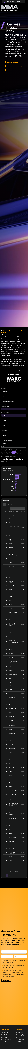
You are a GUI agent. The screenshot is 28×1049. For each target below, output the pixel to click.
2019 (8, 452)
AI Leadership (20, 1040)
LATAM (4, 420)
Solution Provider (14, 511)
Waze (10, 570)
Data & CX (19, 1037)
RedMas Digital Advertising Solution (14, 799)
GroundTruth (12, 697)
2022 (19, 449)
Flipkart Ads (12, 733)
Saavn (10, 678)
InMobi (10, 523)
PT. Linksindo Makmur (12, 624)
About (8, 66)
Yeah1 (10, 860)
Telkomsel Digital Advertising (13, 662)
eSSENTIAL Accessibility (12, 724)
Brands (3, 396)
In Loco (11, 729)
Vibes (10, 608)
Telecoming (12, 852)
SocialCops (11, 593)
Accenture (11, 720)
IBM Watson (12, 670)
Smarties (7, 330)
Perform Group (12, 818)
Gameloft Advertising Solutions (14, 527)
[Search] (23, 2)
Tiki (10, 868)
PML (10, 764)
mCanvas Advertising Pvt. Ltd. (14, 804)
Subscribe (17, 2)
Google (11, 547)
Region (23, 511)
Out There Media (13, 612)
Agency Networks (6, 394)
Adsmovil (11, 737)
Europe (4, 435)
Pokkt (10, 543)
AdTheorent (12, 748)
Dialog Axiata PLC (13, 837)
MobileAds (11, 841)
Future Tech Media (13, 629)
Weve (10, 589)
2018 (13, 452)
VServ (10, 616)
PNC (10, 601)
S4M (10, 574)
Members (4, 1037)
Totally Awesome (13, 822)
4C (10, 686)
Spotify (11, 646)
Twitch (10, 783)
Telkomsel (11, 585)
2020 (3, 452)
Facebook (11, 566)
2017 (19, 452)
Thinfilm (11, 693)
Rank (5, 511)
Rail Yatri (11, 653)
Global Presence (5, 1042)
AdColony (11, 515)
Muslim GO (11, 716)
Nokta (10, 826)
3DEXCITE (11, 771)
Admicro (11, 741)
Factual (11, 581)
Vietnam (5, 430)
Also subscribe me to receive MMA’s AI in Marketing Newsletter (14, 966)
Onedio (11, 551)
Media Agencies (6, 406)
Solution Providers (6, 409)
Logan (10, 760)
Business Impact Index (12, 62)
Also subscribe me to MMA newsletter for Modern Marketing (14, 961)
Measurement (20, 1033)
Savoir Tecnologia (13, 555)
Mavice (11, 650)
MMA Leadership (6, 1040)
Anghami (11, 559)
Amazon (11, 701)
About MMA (4, 1033)
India (4, 425)
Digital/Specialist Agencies (8, 401)
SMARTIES (19, 1042)
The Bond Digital (13, 790)
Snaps (10, 779)
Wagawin (11, 809)
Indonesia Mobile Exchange (13, 813)
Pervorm (11, 536)
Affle (10, 539)
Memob (11, 756)
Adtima (11, 667)
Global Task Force (11, 70)
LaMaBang (11, 532)
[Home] (2, 330)
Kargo (10, 604)
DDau (10, 830)
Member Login (10, 2)
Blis (10, 620)
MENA (4, 443)
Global (3, 415)
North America (5, 418)
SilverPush (11, 767)
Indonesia (5, 428)
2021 (24, 449)
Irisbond (11, 578)
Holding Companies (6, 404)
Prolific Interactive (13, 674)
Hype (10, 519)
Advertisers (4, 391)
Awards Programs (20, 66)
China (4, 433)
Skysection (11, 637)
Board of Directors (6, 1035)
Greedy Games (12, 849)
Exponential (12, 682)
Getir (10, 562)
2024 (8, 449)
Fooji (10, 775)
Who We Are (5, 1029)
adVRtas (11, 597)
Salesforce (11, 845)
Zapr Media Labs (13, 745)
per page (9, 504)
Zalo (10, 705)
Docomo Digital (12, 709)
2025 (3, 449)
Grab (10, 689)
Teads (10, 752)
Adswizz (11, 633)
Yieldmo (11, 787)
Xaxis (10, 864)
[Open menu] (25, 7)
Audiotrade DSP (13, 794)
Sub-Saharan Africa (7, 440)
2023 (13, 449)
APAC (3, 423)
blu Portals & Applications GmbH (13, 641)
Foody (10, 833)
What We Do (20, 1029)
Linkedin (11, 712)
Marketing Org (20, 1035)
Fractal (10, 856)
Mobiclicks (11, 657)
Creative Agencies (6, 399)
